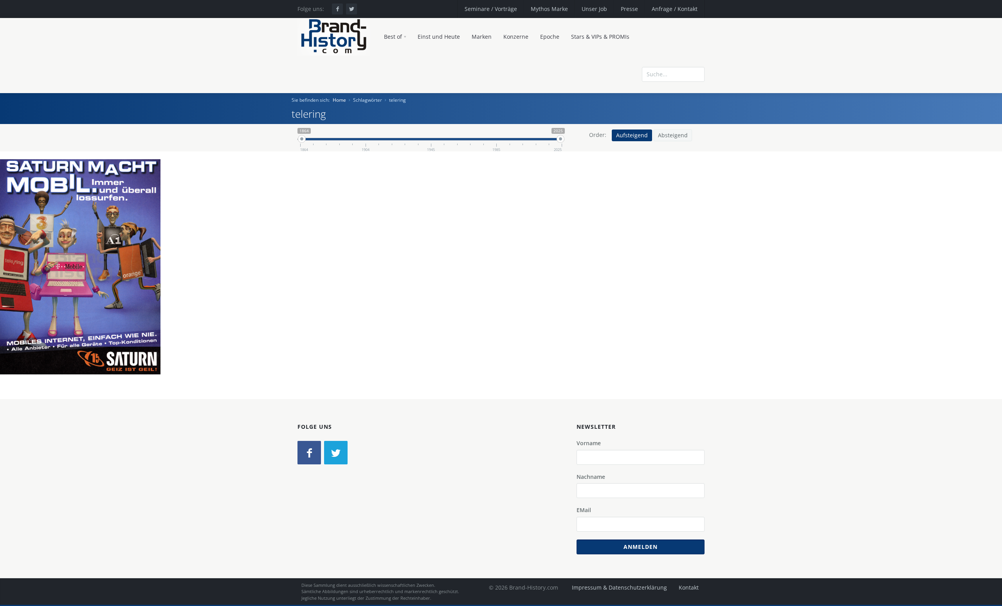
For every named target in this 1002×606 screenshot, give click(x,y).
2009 (130, 282)
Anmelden (641, 546)
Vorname (589, 443)
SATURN (40, 282)
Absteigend (673, 135)
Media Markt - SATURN (87, 282)
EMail (584, 510)
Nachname (591, 476)
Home (339, 100)
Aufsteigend (632, 135)
